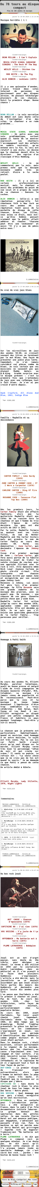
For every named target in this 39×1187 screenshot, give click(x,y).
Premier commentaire (10, 854)
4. (3, 844)
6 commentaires (32, 279)
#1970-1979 (11, 788)
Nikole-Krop (8, 809)
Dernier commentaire (10, 804)
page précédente (8, 1173)
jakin (6, 837)
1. (3, 809)
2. (3, 821)
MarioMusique (8, 821)
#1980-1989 (11, 400)
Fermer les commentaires (25, 806)
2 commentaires (32, 407)
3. (3, 837)
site (3, 811)
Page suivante (31, 1173)
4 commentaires (32, 863)
